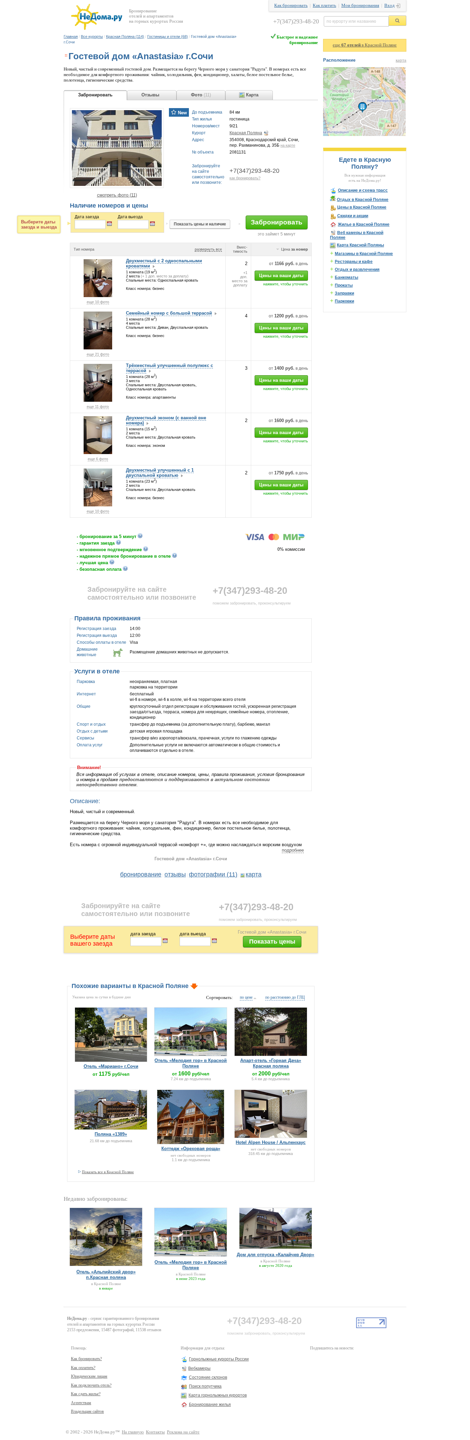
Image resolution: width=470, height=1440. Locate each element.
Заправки (344, 293)
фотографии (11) (213, 874)
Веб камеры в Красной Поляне (356, 235)
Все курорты (92, 36)
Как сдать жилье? (85, 1393)
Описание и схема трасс (363, 190)
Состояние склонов (208, 1377)
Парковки (344, 301)
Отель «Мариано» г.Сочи (111, 1066)
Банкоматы (346, 277)
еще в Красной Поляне (365, 45)
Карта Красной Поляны (360, 245)
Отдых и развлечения (357, 269)
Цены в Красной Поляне (361, 207)
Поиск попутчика (205, 1386)
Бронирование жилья (210, 1404)
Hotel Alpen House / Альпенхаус (271, 1142)
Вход (389, 5)
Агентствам (81, 1402)
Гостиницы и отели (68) (167, 36)
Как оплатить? (83, 1367)
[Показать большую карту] (364, 134)
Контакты (155, 1432)
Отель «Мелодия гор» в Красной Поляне (190, 1063)
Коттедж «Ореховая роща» (190, 1148)
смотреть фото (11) (117, 195)
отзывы (175, 874)
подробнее (293, 850)
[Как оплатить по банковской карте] (275, 539)
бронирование (140, 874)
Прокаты (344, 285)
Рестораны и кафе (354, 261)
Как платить (324, 5)
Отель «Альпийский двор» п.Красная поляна (106, 1274)
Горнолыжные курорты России (219, 1359)
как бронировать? (244, 178)
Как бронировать (291, 5)
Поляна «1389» (111, 1134)
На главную (133, 1432)
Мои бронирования (360, 5)
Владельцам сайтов (87, 1411)
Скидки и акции (352, 215)
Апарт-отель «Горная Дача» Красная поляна (270, 1063)
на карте (287, 145)
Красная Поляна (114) (125, 36)
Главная (71, 36)
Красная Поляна (245, 132)
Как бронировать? (86, 1358)
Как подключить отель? (91, 1385)
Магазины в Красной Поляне (364, 253)
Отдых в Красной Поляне (362, 199)
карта (253, 874)
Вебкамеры (199, 1368)
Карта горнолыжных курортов (218, 1395)
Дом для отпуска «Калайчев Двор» (275, 1254)
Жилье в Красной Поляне (363, 224)
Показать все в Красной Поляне (108, 1172)
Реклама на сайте (183, 1432)
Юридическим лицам (89, 1376)
